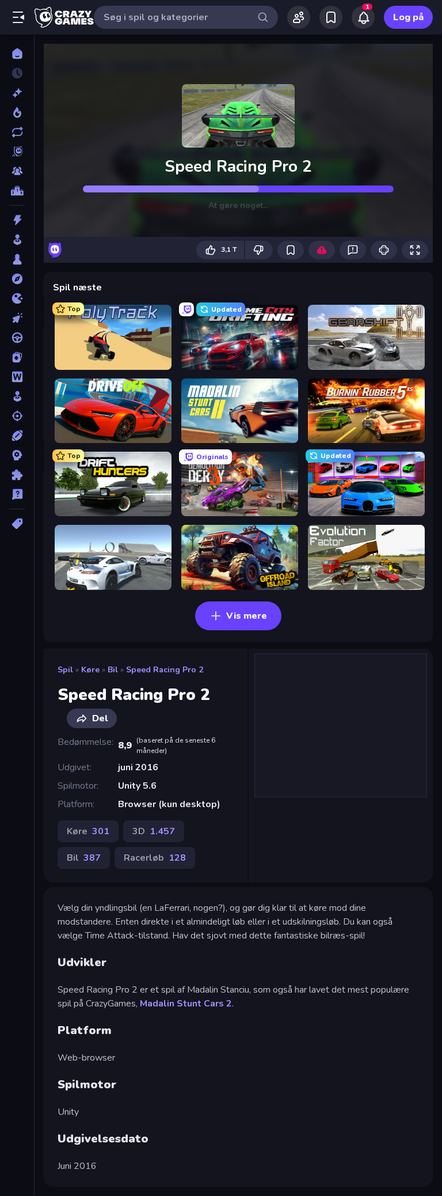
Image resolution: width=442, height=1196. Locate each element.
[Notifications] (363, 17)
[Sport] (17, 435)
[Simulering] (17, 396)
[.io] (17, 298)
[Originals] (17, 151)
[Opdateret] (17, 132)
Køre (90, 669)
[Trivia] (17, 494)
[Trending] (17, 112)
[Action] (17, 220)
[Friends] (298, 17)
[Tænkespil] (17, 475)
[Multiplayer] (17, 171)
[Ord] (17, 377)
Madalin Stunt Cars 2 (186, 1003)
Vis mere (246, 616)
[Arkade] (17, 239)
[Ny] (17, 93)
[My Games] (330, 17)
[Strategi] (17, 455)
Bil (113, 669)
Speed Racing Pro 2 (164, 669)
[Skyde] (17, 416)
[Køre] (17, 337)
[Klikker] (17, 318)
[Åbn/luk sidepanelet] (18, 17)
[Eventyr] (17, 279)
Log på (408, 17)
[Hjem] (17, 53)
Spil (65, 669)
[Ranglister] (17, 190)
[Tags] (17, 523)
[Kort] (17, 357)
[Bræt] (17, 259)
